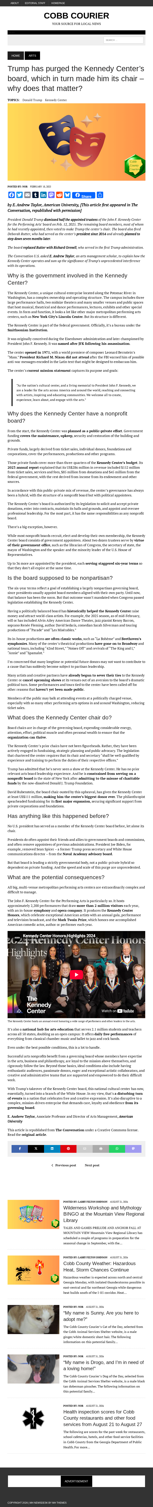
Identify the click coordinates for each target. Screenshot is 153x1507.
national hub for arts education (48, 1029)
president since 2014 (91, 234)
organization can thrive (27, 737)
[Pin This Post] (68, 1149)
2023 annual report (23, 467)
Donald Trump (32, 100)
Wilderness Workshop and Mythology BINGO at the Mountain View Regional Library (103, 1214)
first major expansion (72, 801)
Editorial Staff (35, 3)
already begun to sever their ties (95, 675)
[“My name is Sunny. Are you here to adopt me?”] (33, 1331)
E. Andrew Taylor (27, 204)
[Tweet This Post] (36, 1149)
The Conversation (70, 1130)
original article (34, 1134)
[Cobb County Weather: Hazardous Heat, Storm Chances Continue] (33, 1282)
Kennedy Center (56, 100)
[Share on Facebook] (20, 1149)
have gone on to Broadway (116, 643)
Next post (92, 1165)
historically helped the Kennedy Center (99, 611)
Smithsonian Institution (27, 330)
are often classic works (63, 638)
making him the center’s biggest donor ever (79, 796)
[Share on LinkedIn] (52, 1149)
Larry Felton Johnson (92, 1201)
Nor (24, 186)
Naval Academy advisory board (87, 854)
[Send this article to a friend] (84, 1149)
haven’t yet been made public (60, 689)
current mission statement (49, 370)
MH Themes (59, 1502)
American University (61, 204)
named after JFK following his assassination (93, 343)
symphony (42, 910)
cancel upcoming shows (42, 680)
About (15, 3)
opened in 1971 (37, 352)
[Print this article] (101, 1149)
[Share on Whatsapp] (117, 1149)
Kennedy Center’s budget (117, 462)
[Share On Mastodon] (133, 1149)
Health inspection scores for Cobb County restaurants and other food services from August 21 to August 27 (102, 1418)
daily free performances (113, 1034)
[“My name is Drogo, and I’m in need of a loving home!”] (33, 1381)
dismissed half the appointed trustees (71, 219)
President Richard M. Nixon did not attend (54, 357)
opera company (70, 910)
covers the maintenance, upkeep (46, 435)
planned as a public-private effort (95, 431)
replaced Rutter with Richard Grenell (49, 247)
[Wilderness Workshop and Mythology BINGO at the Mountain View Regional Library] (33, 1226)
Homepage (58, 3)
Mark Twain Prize (72, 919)
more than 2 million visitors (100, 905)
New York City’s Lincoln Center (57, 316)
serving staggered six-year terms (111, 563)
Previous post (65, 1165)
